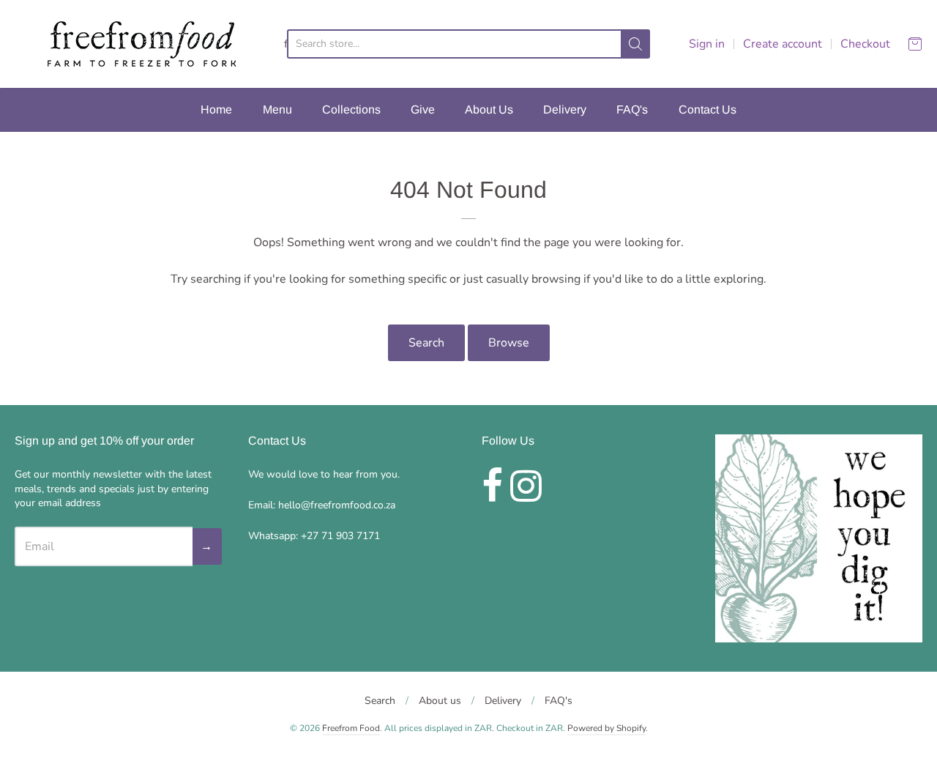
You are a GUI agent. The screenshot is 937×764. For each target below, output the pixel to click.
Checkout (865, 44)
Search (426, 343)
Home (216, 109)
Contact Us (707, 109)
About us (440, 701)
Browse (508, 343)
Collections (351, 109)
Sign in (707, 44)
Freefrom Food (351, 728)
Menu (277, 109)
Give (423, 109)
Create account (782, 44)
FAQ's (632, 109)
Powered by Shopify (606, 728)
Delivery (564, 109)
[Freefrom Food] (140, 44)
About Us (489, 109)
